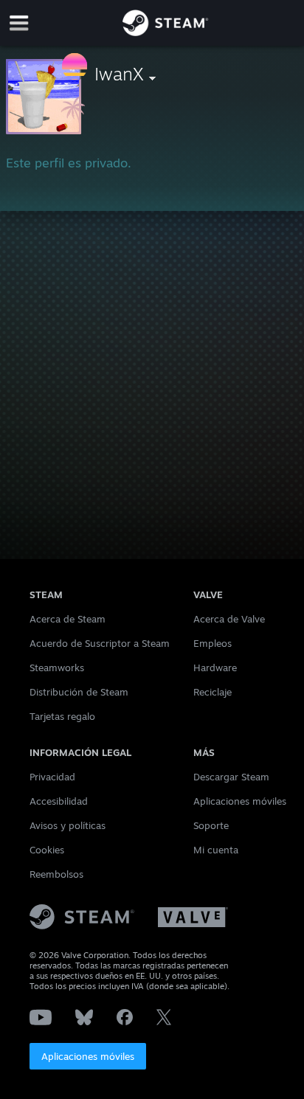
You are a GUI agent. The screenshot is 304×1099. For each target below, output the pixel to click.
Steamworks (57, 667)
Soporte (211, 825)
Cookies (47, 850)
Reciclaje (212, 692)
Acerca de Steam (68, 619)
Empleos (212, 643)
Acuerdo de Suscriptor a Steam (100, 643)
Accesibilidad (59, 801)
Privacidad (52, 777)
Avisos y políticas (68, 825)
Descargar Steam (231, 777)
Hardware (215, 667)
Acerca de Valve (229, 619)
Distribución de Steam (79, 692)
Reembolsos (56, 874)
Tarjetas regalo (62, 716)
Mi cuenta (215, 850)
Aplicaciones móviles (87, 1056)
